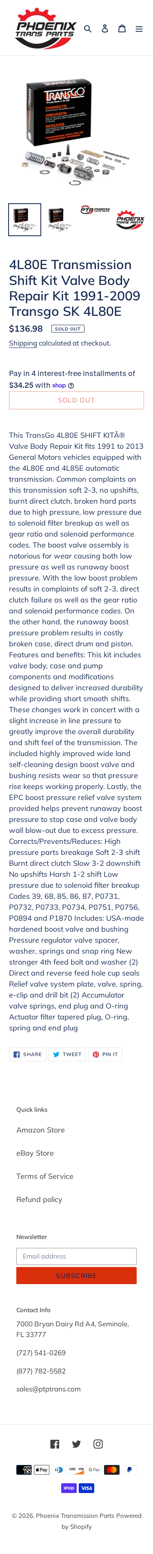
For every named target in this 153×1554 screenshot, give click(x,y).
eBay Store (35, 1153)
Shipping (23, 343)
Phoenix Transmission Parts (75, 1515)
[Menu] (139, 27)
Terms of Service (44, 1176)
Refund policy (39, 1199)
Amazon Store (40, 1130)
